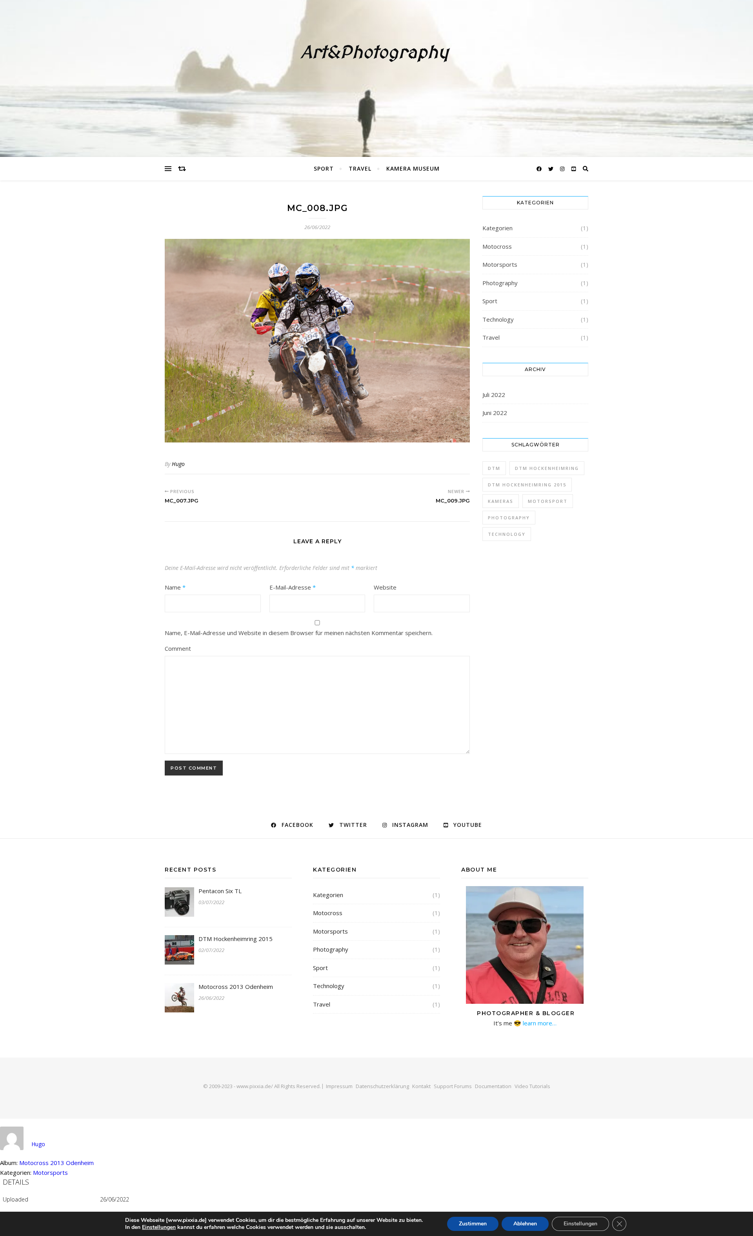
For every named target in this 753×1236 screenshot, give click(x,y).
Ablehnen (525, 1223)
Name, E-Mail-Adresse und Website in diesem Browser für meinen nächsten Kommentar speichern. (299, 633)
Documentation (493, 1086)
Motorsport (547, 501)
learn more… (539, 1023)
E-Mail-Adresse (292, 587)
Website (385, 587)
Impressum (339, 1086)
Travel (360, 168)
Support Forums (453, 1086)
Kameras (500, 501)
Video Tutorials (532, 1086)
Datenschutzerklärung (382, 1086)
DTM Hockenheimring (547, 468)
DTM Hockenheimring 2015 (527, 485)
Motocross (497, 246)
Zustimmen (473, 1223)
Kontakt (421, 1086)
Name (175, 587)
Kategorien (497, 228)
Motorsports (499, 264)
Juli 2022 (493, 395)
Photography (500, 283)
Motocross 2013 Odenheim (56, 1163)
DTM (494, 468)
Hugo (178, 464)
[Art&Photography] (376, 78)
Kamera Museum (413, 168)
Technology (498, 319)
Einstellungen (159, 1227)
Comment (178, 648)
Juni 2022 (494, 413)
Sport (324, 168)
